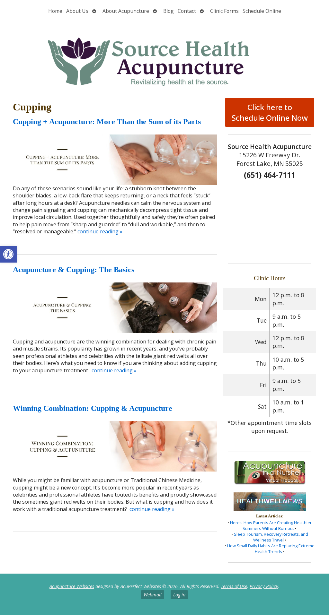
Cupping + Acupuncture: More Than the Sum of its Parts (107, 121)
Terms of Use (234, 586)
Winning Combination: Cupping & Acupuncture (92, 408)
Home (55, 10)
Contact (187, 10)
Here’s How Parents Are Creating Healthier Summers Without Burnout (271, 525)
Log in (179, 595)
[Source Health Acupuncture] (164, 55)
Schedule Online (262, 10)
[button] (8, 254)
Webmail (153, 595)
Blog (168, 10)
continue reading (99, 231)
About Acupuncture (125, 10)
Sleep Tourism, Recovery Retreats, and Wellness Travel (271, 537)
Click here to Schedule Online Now (270, 112)
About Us (77, 10)
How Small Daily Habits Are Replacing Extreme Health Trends (271, 548)
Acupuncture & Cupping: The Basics (73, 269)
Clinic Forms (224, 10)
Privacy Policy (264, 586)
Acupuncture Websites (71, 586)
